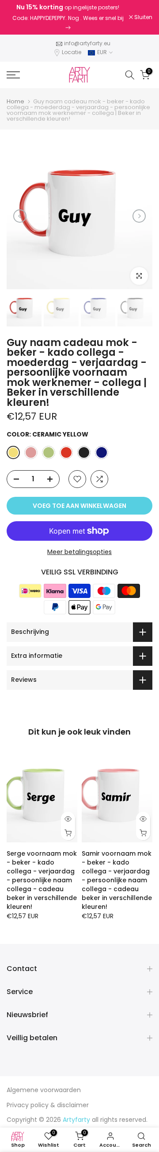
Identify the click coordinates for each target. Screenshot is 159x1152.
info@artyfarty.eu (87, 43)
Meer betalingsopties (79, 551)
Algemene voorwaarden (44, 1089)
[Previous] (19, 216)
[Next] (139, 216)
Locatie (71, 52)
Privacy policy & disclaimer (48, 1105)
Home (15, 101)
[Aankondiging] (68, 17)
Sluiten (142, 17)
